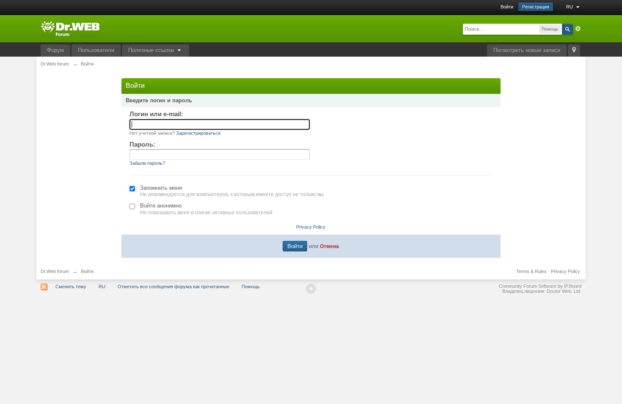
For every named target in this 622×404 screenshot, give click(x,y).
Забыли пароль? (147, 163)
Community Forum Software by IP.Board (540, 286)
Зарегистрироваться (198, 133)
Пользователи (96, 50)
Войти (507, 6)
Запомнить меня (161, 188)
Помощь (251, 286)
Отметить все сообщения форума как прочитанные (173, 286)
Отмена (329, 246)
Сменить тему (70, 286)
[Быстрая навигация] (574, 50)
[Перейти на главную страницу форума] (70, 28)
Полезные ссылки (152, 50)
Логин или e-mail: (156, 113)
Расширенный (578, 28)
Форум (55, 50)
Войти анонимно (161, 205)
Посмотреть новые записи (526, 50)
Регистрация (535, 6)
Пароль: (142, 144)
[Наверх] (311, 289)
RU (570, 6)
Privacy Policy (310, 226)
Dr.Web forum (55, 271)
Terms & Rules (531, 271)
